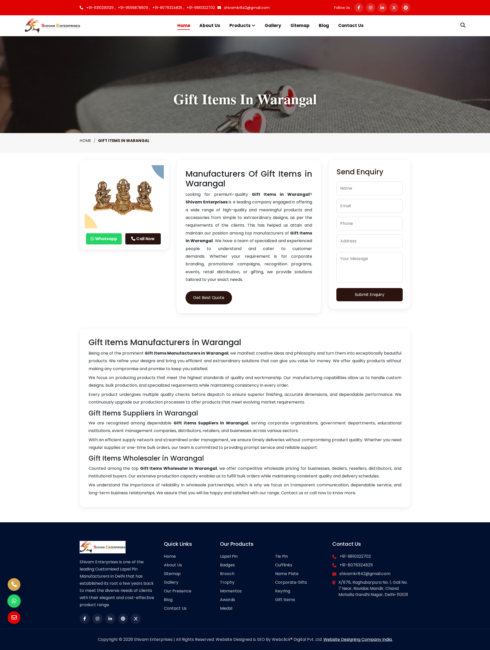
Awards (227, 600)
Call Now (145, 239)
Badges (227, 565)
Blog (324, 25)
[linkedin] (382, 7)
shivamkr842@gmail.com (246, 7)
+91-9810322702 (201, 7)
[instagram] (370, 7)
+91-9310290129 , (100, 7)
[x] (394, 7)
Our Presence (177, 591)
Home (183, 25)
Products (240, 25)
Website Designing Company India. (358, 639)
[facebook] (358, 7)
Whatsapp (105, 239)
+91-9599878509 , (134, 7)
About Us (209, 25)
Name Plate (287, 574)
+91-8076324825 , (168, 7)
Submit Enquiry (369, 294)
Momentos (231, 591)
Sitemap (300, 25)
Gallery (273, 25)
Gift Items (285, 600)
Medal (226, 608)
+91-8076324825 (356, 565)
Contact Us (351, 25)
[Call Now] (14, 584)
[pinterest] (405, 7)
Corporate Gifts (291, 582)
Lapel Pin (229, 556)
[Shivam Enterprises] (52, 25)
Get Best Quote (208, 298)
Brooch (227, 574)
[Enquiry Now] (14, 617)
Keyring (282, 591)
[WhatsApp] (14, 601)
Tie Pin (281, 556)
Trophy (227, 582)
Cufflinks (283, 565)
